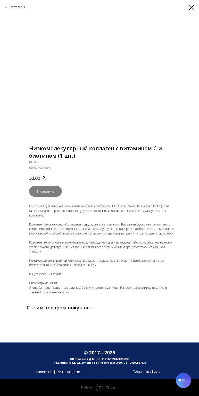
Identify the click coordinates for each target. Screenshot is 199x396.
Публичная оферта (146, 371)
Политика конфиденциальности (56, 372)
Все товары (16, 7)
